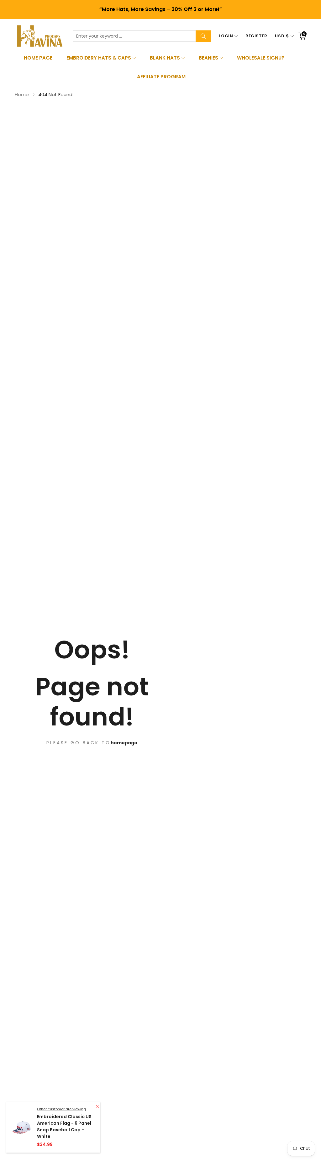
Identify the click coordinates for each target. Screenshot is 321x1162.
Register (256, 36)
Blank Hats (165, 58)
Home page (38, 58)
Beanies (208, 58)
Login (226, 36)
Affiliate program (161, 76)
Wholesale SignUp (261, 58)
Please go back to (78, 743)
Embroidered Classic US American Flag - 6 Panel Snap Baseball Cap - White (64, 1126)
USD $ (282, 36)
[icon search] (203, 36)
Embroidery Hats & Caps (98, 58)
